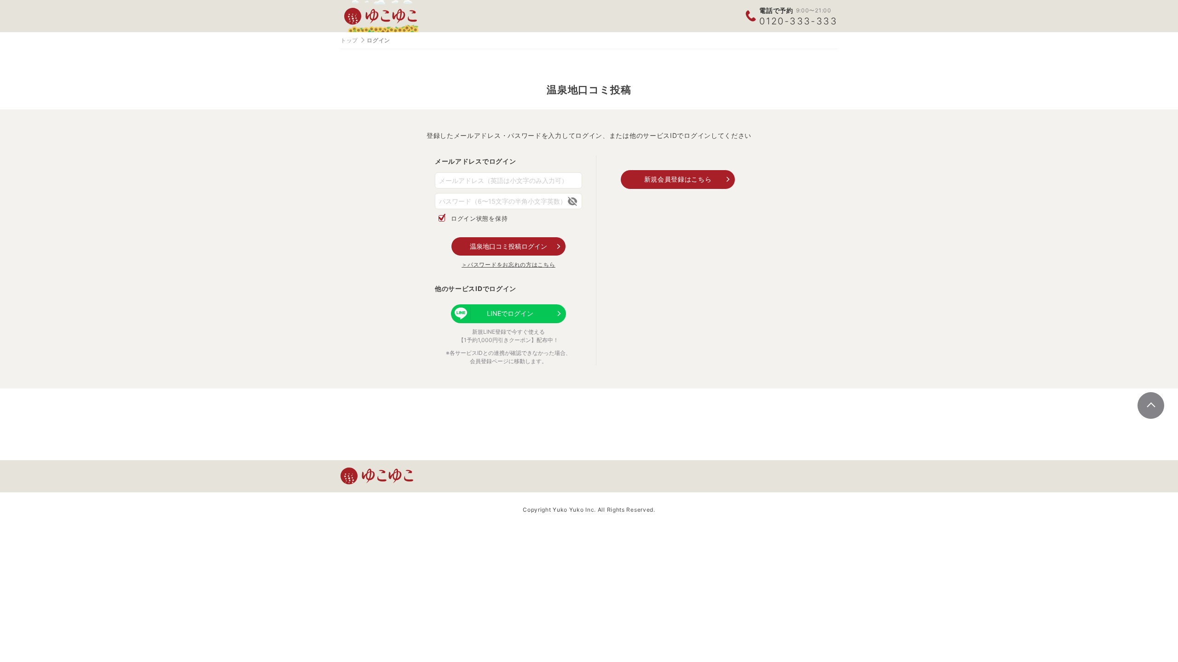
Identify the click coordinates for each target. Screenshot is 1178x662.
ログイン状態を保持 (479, 218)
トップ (349, 40)
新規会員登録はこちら (678, 179)
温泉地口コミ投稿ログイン (508, 246)
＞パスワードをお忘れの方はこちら (508, 264)
